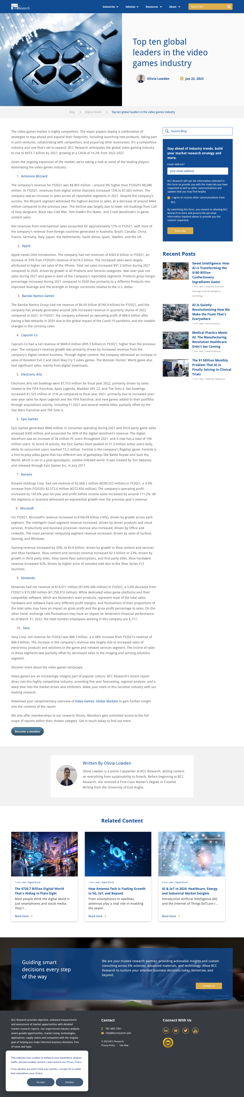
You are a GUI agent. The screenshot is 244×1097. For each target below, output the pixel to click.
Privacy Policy (73, 1061)
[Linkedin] (166, 1031)
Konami (26, 474)
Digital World (93, 112)
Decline (69, 1082)
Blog (72, 112)
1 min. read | (21, 882)
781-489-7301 (113, 1028)
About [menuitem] (173, 6)
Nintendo (28, 578)
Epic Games (29, 419)
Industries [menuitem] (109, 6)
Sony (27, 628)
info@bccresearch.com (118, 1033)
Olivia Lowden (158, 79)
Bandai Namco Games (38, 296)
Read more (22, 916)
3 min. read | (168, 882)
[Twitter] (186, 1031)
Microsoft (27, 508)
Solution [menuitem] (130, 6)
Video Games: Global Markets (96, 701)
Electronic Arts (31, 374)
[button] (229, 6)
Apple (26, 246)
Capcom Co (29, 335)
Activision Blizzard (34, 176)
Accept (41, 1082)
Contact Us (209, 985)
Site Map (123, 1045)
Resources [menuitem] (152, 6)
